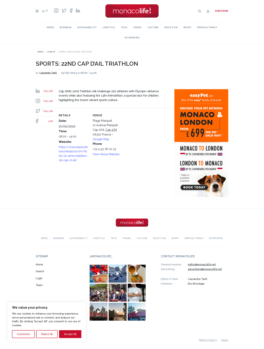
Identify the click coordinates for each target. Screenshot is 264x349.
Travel (137, 27)
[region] (46, 322)
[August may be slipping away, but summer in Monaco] (137, 274)
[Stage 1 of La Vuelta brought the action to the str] (118, 293)
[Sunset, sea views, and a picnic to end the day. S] (118, 312)
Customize (23, 334)
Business (65, 27)
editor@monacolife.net (202, 264)
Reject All (47, 334)
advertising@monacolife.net (205, 269)
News (50, 27)
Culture (153, 27)
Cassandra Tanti (48, 73)
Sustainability (87, 27)
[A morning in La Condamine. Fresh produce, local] (99, 274)
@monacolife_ (101, 256)
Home (39, 264)
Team (39, 285)
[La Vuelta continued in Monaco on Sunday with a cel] (99, 293)
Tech (124, 27)
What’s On (171, 27)
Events (51, 52)
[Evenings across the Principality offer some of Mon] (118, 274)
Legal (224, 340)
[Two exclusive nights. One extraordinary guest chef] (137, 293)
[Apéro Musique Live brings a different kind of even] (137, 312)
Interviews (132, 37)
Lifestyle (109, 27)
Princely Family (207, 27)
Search (40, 271)
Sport (187, 27)
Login (39, 278)
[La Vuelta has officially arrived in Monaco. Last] (99, 312)
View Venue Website (106, 154)
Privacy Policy (208, 340)
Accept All (70, 334)
